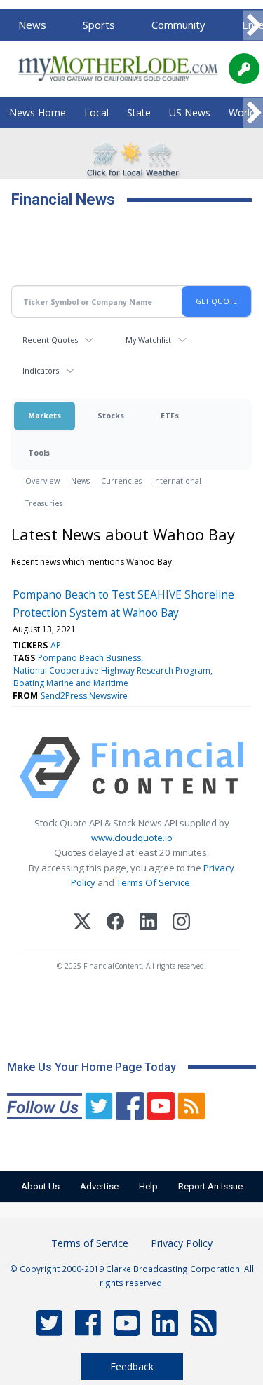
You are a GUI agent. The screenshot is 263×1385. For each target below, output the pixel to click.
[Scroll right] (253, 26)
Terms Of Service (153, 882)
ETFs (170, 415)
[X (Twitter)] (82, 923)
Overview (42, 480)
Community (178, 25)
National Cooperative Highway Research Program (111, 670)
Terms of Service (89, 1243)
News (32, 25)
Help (148, 1186)
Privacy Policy (182, 1243)
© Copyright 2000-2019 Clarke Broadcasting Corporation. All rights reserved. (132, 1275)
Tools (39, 452)
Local (96, 112)
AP (55, 645)
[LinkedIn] (148, 923)
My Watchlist (148, 339)
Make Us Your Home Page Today (91, 1067)
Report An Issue (210, 1186)
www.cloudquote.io (132, 837)
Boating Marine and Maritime (70, 683)
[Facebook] (115, 923)
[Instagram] (181, 923)
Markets (44, 415)
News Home (37, 112)
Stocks (110, 415)
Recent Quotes (50, 339)
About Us (40, 1186)
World (242, 112)
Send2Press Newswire (84, 696)
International (177, 480)
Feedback (132, 1366)
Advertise (99, 1186)
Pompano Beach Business (89, 658)
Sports (99, 25)
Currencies (121, 480)
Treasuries (43, 503)
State (139, 112)
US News (189, 112)
